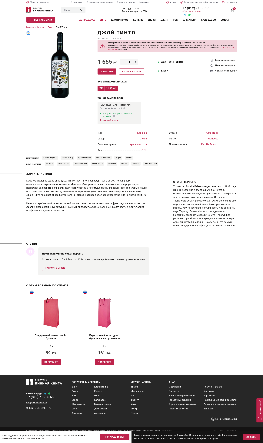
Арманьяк (189, 19)
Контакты (144, 2)
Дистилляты (137, 391)
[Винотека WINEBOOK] (39, 10)
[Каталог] (235, 18)
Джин (164, 19)
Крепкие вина (101, 386)
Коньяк (138, 19)
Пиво (96, 395)
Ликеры (135, 408)
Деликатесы (100, 408)
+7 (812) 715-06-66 (195, 8)
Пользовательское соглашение (220, 404)
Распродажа (86, 19)
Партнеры (173, 391)
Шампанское (119, 19)
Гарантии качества (178, 408)
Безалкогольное (102, 404)
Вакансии (209, 408)
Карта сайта (210, 395)
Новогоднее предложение (181, 395)
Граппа (134, 386)
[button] (259, 410)
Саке (133, 404)
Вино (103, 19)
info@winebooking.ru (36, 402)
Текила (134, 413)
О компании (76, 2)
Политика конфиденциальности (220, 400)
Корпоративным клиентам (99, 2)
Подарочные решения (179, 400)
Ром (175, 19)
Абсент (134, 395)
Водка (225, 19)
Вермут (135, 400)
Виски (152, 19)
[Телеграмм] (185, 15)
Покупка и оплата (213, 386)
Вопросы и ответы (126, 2)
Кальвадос (208, 19)
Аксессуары (100, 413)
